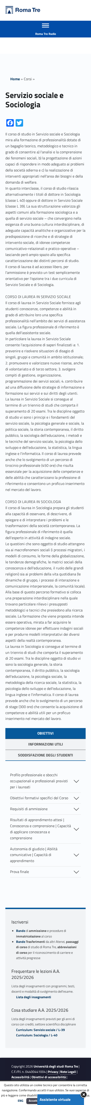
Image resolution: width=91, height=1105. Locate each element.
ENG (20, 1100)
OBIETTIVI (45, 733)
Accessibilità (20, 1077)
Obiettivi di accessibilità (49, 1077)
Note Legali (68, 1071)
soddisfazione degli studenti (45, 755)
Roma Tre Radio (45, 33)
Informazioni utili (45, 744)
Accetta (34, 1100)
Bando (20, 930)
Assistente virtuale (55, 1099)
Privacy (53, 1071)
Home (15, 79)
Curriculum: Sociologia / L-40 (36, 1035)
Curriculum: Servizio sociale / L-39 (40, 1029)
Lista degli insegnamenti (33, 997)
